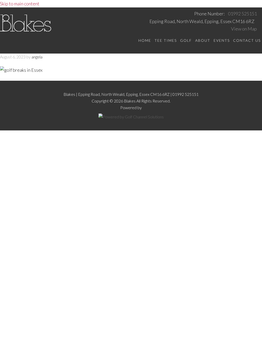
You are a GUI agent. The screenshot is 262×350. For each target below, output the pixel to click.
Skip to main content (19, 3)
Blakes (25, 24)
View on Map (244, 29)
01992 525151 (242, 13)
